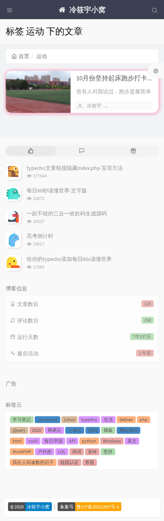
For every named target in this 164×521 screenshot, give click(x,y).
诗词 (76, 451)
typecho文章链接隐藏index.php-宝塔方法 (75, 167)
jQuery (19, 430)
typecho (89, 419)
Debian (126, 419)
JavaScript (47, 419)
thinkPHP (22, 451)
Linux (69, 419)
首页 (24, 56)
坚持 (108, 451)
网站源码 (128, 430)
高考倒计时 (40, 236)
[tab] (30, 150)
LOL (62, 451)
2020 (36, 430)
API (72, 441)
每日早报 (53, 441)
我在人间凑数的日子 (33, 462)
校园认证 (69, 462)
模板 (108, 430)
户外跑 (44, 451)
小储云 (75, 430)
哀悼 (92, 451)
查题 (89, 462)
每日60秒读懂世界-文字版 (57, 190)
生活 (108, 419)
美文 (132, 441)
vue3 (33, 441)
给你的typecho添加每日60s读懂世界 (69, 259)
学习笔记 (22, 419)
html (17, 441)
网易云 (54, 430)
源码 (92, 430)
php (144, 419)
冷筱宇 (94, 106)
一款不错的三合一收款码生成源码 (67, 213)
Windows (112, 441)
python (89, 441)
